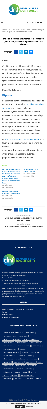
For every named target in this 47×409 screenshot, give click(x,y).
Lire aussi (29, 407)
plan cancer (20, 365)
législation (8, 359)
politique (32, 365)
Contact (4, 312)
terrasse (18, 378)
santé (33, 372)
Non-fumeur (18, 362)
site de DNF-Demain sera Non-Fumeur (22, 139)
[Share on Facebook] (16, 52)
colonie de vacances (30, 339)
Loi (30, 355)
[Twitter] (30, 22)
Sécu (6, 375)
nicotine (7, 362)
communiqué (8, 342)
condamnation (21, 342)
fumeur (23, 349)
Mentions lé (6, 314)
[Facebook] (27, 22)
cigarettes (23, 336)
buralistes (30, 332)
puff (17, 372)
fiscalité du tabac (10, 349)
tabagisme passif (27, 375)
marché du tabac (22, 359)
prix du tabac (9, 369)
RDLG (25, 372)
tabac (14, 375)
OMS (40, 362)
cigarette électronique (12, 339)
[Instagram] (32, 22)
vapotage (29, 378)
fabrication (37, 346)
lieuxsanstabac (9, 355)
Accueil (4, 30)
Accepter (20, 407)
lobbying (21, 355)
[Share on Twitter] (21, 52)
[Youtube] (38, 22)
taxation (7, 378)
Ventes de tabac (9, 382)
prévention (8, 372)
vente (38, 378)
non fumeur (30, 362)
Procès (29, 369)
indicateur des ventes (11, 352)
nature (34, 359)
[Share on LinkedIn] (26, 52)
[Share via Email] (31, 52)
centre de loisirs (10, 336)
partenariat (8, 365)
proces (20, 369)
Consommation (35, 342)
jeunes (25, 352)
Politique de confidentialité (10, 317)
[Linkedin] (35, 22)
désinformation (9, 346)
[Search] (45, 22)
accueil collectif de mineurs (13, 332)
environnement (23, 346)
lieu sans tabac (36, 352)
